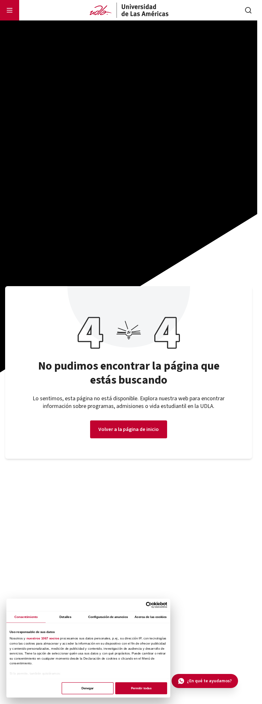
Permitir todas (141, 688)
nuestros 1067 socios (43, 638)
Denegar (87, 688)
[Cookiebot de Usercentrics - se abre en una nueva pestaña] (149, 605)
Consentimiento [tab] (26, 617)
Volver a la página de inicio (128, 429)
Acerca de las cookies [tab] (150, 617)
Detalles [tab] (65, 617)
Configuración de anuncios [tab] (108, 617)
